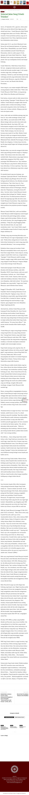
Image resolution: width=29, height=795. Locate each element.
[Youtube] (19, 785)
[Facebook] (2, 22)
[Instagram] (13, 785)
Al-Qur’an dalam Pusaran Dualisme (13, 727)
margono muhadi (5, 19)
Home (2, 10)
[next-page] (15, 732)
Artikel (5, 10)
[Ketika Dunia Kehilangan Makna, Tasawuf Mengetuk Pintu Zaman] (5, 722)
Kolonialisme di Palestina (22, 727)
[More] (15, 22)
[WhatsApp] (11, 22)
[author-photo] (14, 708)
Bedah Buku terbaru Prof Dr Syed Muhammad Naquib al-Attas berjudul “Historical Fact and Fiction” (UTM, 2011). (7, 697)
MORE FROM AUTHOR (19, 717)
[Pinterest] (8, 22)
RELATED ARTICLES (9, 717)
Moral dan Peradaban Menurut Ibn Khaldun (22, 694)
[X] (5, 22)
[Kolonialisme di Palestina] (24, 722)
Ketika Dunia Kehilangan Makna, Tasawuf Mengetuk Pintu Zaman (4, 728)
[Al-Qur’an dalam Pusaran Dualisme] (14, 722)
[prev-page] (13, 732)
